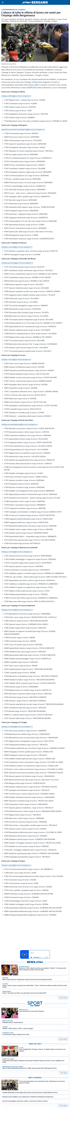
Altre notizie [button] (63, 998)
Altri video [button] (64, 1073)
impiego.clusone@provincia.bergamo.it (16, 247)
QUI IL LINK (33, 85)
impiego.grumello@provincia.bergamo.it (17, 263)
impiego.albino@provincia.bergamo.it (16, 96)
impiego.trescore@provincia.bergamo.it (17, 610)
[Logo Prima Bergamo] (35, 2)
